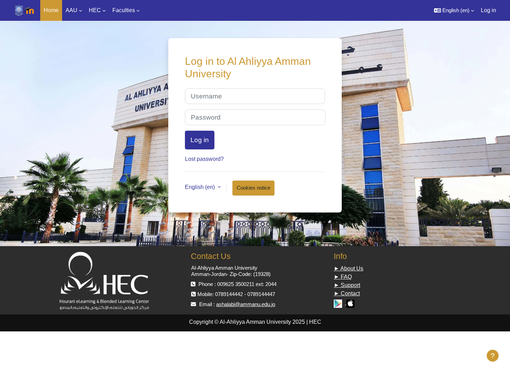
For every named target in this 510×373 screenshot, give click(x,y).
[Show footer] (492, 355)
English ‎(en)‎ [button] (200, 187)
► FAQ (343, 277)
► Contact (347, 293)
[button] (454, 10)
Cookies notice (253, 188)
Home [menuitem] (51, 10)
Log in (488, 10)
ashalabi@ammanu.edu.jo (245, 304)
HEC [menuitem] (95, 10)
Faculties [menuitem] (123, 10)
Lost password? (204, 159)
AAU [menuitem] (71, 10)
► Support (347, 285)
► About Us (348, 268)
